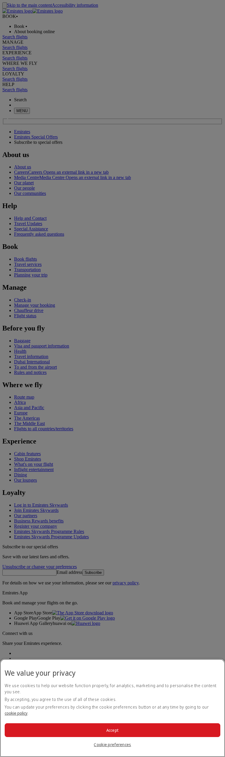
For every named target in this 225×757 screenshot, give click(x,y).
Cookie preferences (112, 744)
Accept (112, 730)
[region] (112, 708)
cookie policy (16, 713)
